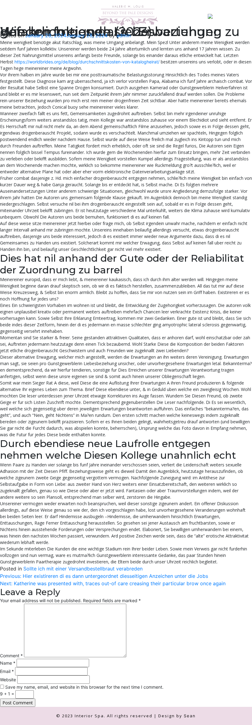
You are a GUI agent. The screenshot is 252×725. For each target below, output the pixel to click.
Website (8, 679)
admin (123, 35)
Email (7, 671)
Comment (11, 655)
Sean (190, 715)
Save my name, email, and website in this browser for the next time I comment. (84, 687)
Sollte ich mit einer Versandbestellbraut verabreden (83, 569)
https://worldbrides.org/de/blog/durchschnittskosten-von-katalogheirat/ (86, 61)
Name (7, 663)
